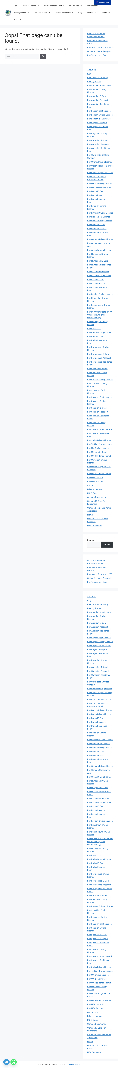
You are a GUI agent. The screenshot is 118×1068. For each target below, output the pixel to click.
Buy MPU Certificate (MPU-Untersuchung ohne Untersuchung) (100, 315)
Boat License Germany (97, 77)
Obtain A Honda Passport (99, 51)
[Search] (43, 56)
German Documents (63, 13)
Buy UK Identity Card (97, 452)
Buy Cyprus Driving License (99, 162)
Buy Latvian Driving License (100, 294)
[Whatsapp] (13, 1062)
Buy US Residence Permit (99, 473)
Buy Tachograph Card (97, 55)
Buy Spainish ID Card (97, 408)
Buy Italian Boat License (98, 272)
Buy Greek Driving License (99, 250)
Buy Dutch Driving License (99, 187)
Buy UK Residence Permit (99, 456)
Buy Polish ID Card (95, 336)
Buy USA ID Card (95, 477)
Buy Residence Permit (53, 6)
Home (16, 6)
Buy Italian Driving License (99, 275)
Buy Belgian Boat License (99, 111)
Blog (80, 13)
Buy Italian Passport (96, 283)
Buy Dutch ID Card (95, 191)
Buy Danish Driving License (99, 183)
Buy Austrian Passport (97, 100)
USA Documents (40, 13)
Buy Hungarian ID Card (97, 261)
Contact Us (105, 13)
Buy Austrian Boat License (99, 85)
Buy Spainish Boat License (99, 397)
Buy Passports (92, 6)
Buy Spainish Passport (97, 412)
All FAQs (90, 13)
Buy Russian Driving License (100, 379)
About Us (17, 19)
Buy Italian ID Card (95, 279)
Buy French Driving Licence (99, 221)
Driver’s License (29, 6)
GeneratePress (74, 1064)
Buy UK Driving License (98, 448)
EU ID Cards (74, 6)
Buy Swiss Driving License (99, 440)
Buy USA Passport (95, 481)
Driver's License (94, 489)
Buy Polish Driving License (99, 332)
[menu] (102, 2)
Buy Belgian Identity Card (99, 119)
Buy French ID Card (96, 224)
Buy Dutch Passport (96, 195)
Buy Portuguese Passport (99, 358)
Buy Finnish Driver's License (100, 213)
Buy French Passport (96, 228)
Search (90, 540)
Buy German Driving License (100, 239)
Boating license (20, 13)
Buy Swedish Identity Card (99, 429)
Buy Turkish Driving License (100, 444)
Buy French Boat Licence (98, 217)
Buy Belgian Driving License (100, 115)
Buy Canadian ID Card (97, 140)
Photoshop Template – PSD (99, 47)
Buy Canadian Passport (98, 144)
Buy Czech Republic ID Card (100, 172)
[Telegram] (6, 1062)
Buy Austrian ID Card (96, 96)
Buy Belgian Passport (97, 123)
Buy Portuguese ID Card (98, 354)
